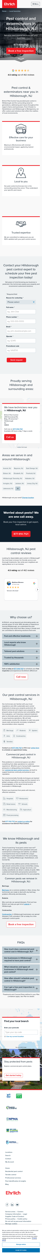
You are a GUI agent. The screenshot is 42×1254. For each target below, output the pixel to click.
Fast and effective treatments (17, 636)
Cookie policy (22, 1219)
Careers (20, 1212)
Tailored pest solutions (14, 651)
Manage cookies (11, 1224)
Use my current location (15, 1036)
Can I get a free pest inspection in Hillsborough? (19, 988)
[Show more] (17, 489)
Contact (8, 1159)
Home (4, 11)
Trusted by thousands (14, 657)
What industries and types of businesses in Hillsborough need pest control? (18, 969)
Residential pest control (14, 1171)
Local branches (14, 11)
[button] (21, 59)
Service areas (10, 1212)
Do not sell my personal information (18, 1221)
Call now (21, 676)
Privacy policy (10, 1219)
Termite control (10, 1175)
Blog (7, 1184)
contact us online (23, 822)
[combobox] (21, 1032)
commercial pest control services (17, 770)
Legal (25, 1214)
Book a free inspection (21, 50)
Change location (28, 498)
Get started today (13, 1075)
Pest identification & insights (15, 1181)
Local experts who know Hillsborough (15, 643)
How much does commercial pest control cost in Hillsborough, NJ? (19, 950)
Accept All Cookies (21, 1250)
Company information (13, 1214)
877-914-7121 (21, 44)
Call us (10, 437)
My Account (9, 1162)
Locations (8, 1152)
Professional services (13, 1178)
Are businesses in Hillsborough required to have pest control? (18, 959)
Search (7, 1155)
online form (35, 748)
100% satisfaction (12, 664)
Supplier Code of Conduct (14, 1216)
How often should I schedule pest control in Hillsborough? (19, 979)
